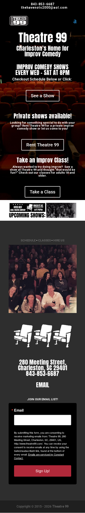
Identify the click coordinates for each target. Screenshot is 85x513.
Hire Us (58, 240)
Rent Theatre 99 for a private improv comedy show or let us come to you (45, 127)
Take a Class (42, 192)
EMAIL (42, 385)
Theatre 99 (60, 506)
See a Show (42, 95)
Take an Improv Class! (42, 160)
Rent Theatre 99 (42, 145)
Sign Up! (43, 470)
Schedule (28, 240)
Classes (44, 240)
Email (19, 410)
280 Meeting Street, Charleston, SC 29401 (42, 365)
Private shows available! (43, 116)
